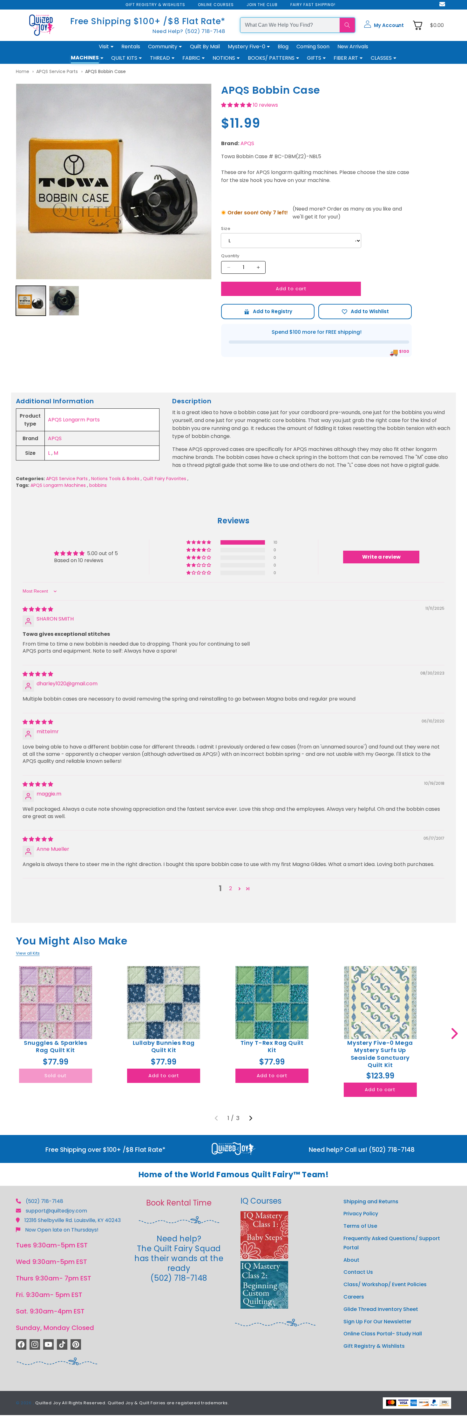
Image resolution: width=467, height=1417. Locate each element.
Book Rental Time (179, 1203)
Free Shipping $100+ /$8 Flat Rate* (147, 21)
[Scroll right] (454, 1033)
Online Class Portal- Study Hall (382, 1334)
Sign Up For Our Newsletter (377, 1321)
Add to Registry (268, 311)
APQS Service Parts (57, 71)
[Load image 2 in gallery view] (64, 301)
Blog (283, 46)
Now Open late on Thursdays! (61, 1229)
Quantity (230, 256)
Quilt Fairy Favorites (164, 478)
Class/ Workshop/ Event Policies (385, 1284)
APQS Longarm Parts (74, 419)
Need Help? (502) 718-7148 (188, 31)
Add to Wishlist (365, 311)
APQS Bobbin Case (105, 71)
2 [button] (230, 888)
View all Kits (28, 953)
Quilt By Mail (205, 46)
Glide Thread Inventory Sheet (380, 1309)
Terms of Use (360, 1226)
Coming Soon (312, 46)
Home (22, 71)
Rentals (130, 46)
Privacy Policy (360, 1214)
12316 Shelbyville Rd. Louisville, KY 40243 (72, 1220)
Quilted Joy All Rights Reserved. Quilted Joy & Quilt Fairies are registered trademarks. (132, 1403)
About (351, 1260)
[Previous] (216, 1118)
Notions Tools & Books (115, 478)
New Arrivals (352, 46)
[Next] (251, 1118)
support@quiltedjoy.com (56, 1210)
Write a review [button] (381, 557)
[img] (38, 609)
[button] (383, 25)
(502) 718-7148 (44, 1201)
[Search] (347, 25)
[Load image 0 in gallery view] (31, 301)
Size (225, 228)
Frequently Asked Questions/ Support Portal (391, 1243)
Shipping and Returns (370, 1201)
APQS (247, 143)
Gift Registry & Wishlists (374, 1346)
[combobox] (290, 25)
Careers (353, 1297)
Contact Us (358, 1272)
